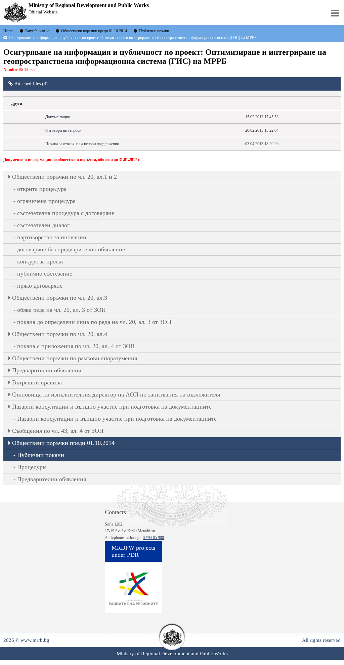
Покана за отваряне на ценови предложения (82, 143)
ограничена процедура (46, 201)
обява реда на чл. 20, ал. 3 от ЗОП (61, 309)
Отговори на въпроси (63, 130)
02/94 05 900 (153, 537)
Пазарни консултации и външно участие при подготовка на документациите (112, 406)
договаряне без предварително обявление (71, 249)
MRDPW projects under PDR (133, 551)
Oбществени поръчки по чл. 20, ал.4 (59, 334)
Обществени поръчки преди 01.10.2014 (63, 443)
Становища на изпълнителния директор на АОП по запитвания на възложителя (116, 394)
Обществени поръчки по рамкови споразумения (74, 358)
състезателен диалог (43, 225)
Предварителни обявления (46, 370)
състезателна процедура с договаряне (65, 213)
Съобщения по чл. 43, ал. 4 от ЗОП (57, 430)
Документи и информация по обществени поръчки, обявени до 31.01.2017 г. (71, 159)
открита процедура (42, 188)
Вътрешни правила (37, 382)
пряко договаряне (39, 285)
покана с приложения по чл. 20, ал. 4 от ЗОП (76, 346)
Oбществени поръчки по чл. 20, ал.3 (59, 297)
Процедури (31, 467)
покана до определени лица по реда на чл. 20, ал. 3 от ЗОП (94, 322)
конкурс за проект (40, 261)
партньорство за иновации (51, 237)
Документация (57, 117)
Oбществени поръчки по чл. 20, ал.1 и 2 (64, 176)
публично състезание (44, 273)
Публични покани (40, 455)
